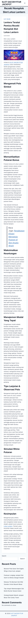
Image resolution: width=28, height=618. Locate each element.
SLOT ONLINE (7, 19)
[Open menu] (24, 3)
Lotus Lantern (8, 526)
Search (4, 556)
